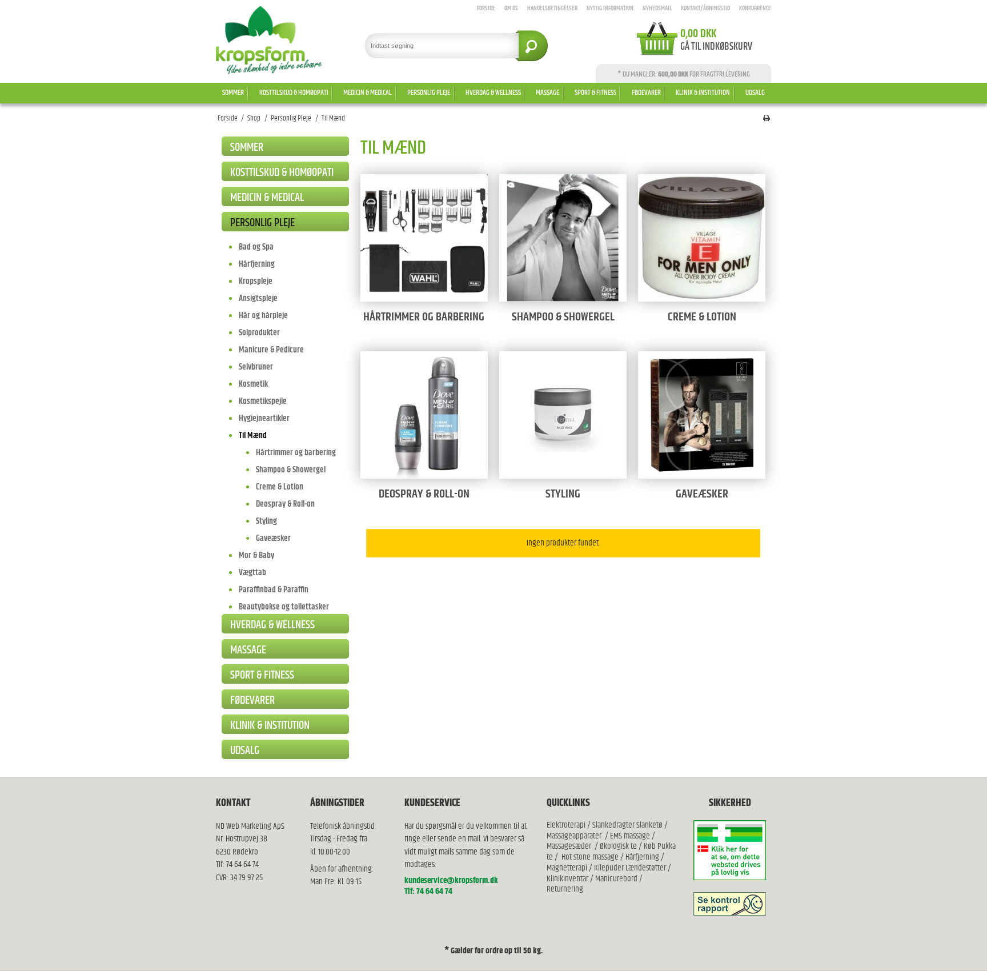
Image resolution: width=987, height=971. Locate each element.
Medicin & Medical (367, 92)
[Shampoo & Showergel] (563, 238)
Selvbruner (256, 367)
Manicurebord (616, 878)
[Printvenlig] (766, 118)
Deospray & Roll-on (285, 504)
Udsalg (755, 92)
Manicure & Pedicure (271, 349)
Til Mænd (253, 435)
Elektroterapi (567, 825)
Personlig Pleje (428, 92)
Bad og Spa (256, 247)
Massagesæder (569, 846)
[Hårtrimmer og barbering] (424, 238)
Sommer (233, 92)
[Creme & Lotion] (701, 238)
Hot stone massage (590, 857)
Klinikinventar (567, 878)
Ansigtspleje (258, 298)
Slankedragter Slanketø (627, 825)
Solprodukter (259, 332)
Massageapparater (574, 835)
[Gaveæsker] (701, 415)
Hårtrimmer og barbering (296, 452)
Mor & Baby (256, 555)
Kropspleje (255, 281)
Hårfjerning (257, 264)
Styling (266, 521)
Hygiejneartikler (264, 418)
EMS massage (630, 835)
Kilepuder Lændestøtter (629, 867)
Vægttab (252, 572)
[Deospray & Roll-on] (424, 415)
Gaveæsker (273, 538)
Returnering (565, 889)
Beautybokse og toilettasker (284, 606)
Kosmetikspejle (263, 401)
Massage (547, 92)
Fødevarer (646, 92)
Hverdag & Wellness (493, 92)
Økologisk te (618, 846)
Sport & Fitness (595, 92)
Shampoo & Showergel (291, 469)
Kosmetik (253, 384)
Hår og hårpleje (263, 315)
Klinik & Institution (703, 92)
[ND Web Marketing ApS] (269, 40)
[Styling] (563, 415)
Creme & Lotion (279, 486)
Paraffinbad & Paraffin (273, 589)
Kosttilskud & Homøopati (293, 92)
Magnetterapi (568, 867)
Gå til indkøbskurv (716, 47)
